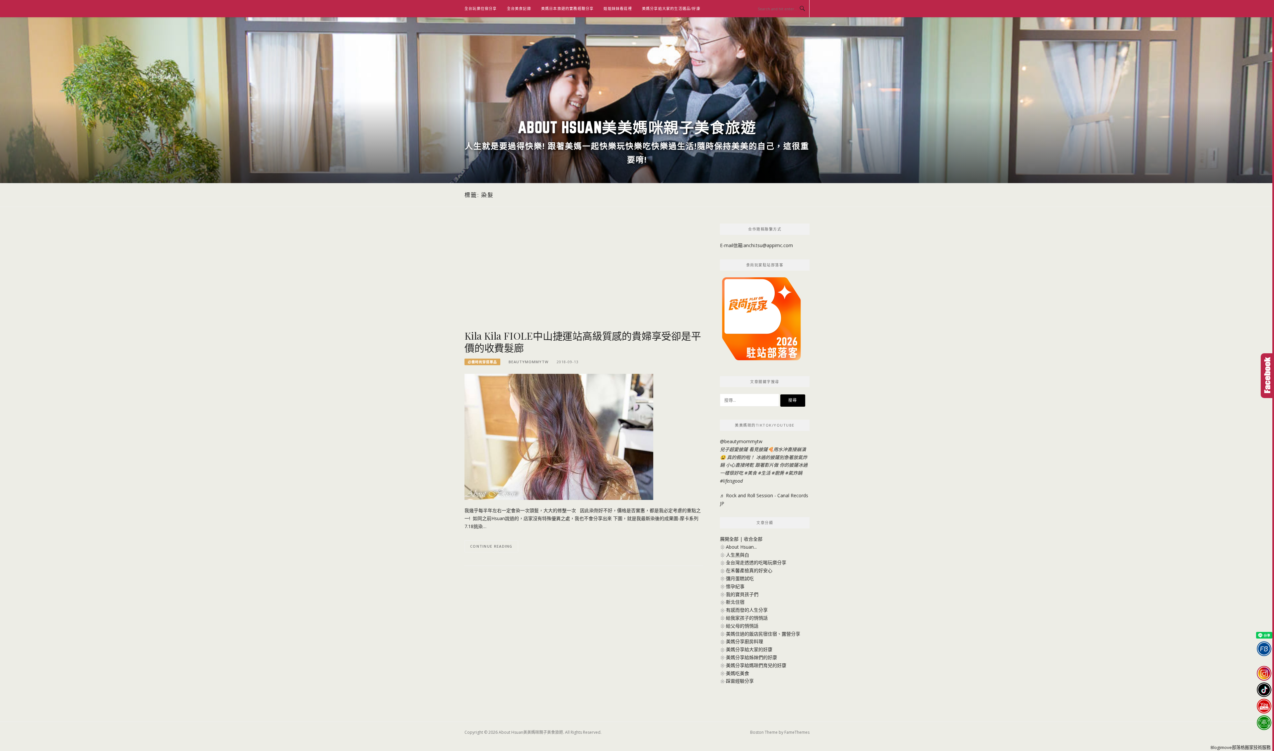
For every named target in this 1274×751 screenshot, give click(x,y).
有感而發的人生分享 (747, 610)
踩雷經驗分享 (740, 681)
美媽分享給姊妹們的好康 (751, 657)
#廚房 (778, 473)
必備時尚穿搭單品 (482, 362)
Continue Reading (491, 546)
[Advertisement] (583, 276)
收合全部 (753, 539)
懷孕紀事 (735, 586)
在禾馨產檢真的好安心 (749, 570)
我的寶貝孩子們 (742, 594)
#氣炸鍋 (793, 473)
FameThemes (797, 732)
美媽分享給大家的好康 (749, 649)
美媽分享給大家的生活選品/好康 (671, 8)
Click (1267, 375)
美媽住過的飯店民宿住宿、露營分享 (763, 634)
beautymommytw (528, 361)
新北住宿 (735, 602)
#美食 (750, 473)
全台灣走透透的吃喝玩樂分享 (756, 562)
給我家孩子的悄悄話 (747, 618)
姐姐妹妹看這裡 (617, 8)
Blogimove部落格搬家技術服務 (1241, 747)
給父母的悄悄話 (742, 626)
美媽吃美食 (737, 673)
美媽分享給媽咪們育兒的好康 (756, 665)
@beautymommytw (741, 441)
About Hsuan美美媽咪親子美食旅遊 (637, 127)
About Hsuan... (741, 547)
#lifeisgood (731, 481)
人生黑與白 (737, 555)
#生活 (764, 473)
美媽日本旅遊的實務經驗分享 (567, 8)
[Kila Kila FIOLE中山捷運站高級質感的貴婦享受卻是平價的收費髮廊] (558, 436)
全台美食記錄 (519, 8)
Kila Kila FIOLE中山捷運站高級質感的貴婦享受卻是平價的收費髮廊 (582, 341)
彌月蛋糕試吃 (740, 578)
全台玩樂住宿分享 (480, 8)
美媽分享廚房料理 (744, 641)
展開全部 (729, 539)
